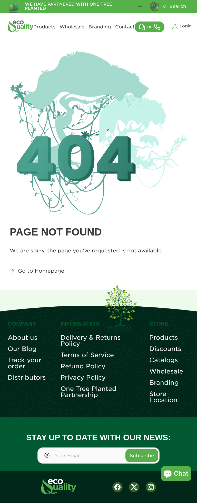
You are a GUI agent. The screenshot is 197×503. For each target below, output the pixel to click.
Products (44, 27)
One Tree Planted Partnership (88, 392)
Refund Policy (83, 366)
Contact (125, 27)
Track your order (24, 363)
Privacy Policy (83, 377)
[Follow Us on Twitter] (134, 487)
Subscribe (142, 455)
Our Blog (22, 349)
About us (22, 338)
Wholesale (72, 27)
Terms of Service (87, 355)
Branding (99, 27)
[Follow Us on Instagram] (151, 487)
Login (186, 26)
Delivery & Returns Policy (91, 341)
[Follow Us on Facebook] (117, 487)
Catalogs (163, 360)
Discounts (165, 349)
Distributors (27, 377)
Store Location (163, 397)
